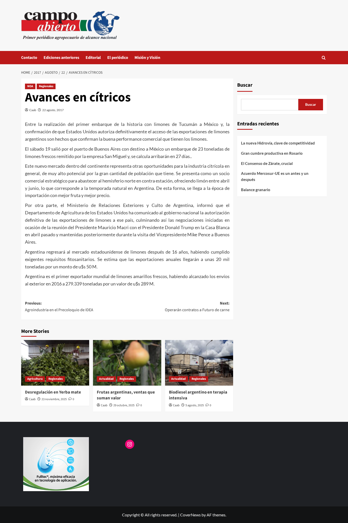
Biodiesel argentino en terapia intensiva (198, 395)
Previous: (59, 306)
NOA (30, 86)
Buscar (244, 85)
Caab (32, 110)
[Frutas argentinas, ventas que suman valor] (127, 362)
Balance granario (255, 189)
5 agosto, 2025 (194, 405)
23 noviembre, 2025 (54, 399)
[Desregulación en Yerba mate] (55, 362)
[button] (323, 57)
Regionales (46, 86)
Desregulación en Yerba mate (53, 392)
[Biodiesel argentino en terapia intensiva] (199, 362)
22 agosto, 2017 (53, 110)
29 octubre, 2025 (124, 405)
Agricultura (35, 379)
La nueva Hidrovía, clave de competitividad (278, 143)
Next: (197, 306)
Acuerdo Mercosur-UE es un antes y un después (275, 176)
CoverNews (190, 514)
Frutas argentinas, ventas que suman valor (126, 395)
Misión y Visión (147, 57)
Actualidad (106, 379)
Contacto (29, 57)
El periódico (117, 57)
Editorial (93, 57)
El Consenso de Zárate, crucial (267, 163)
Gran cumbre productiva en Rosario (272, 153)
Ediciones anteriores (61, 57)
